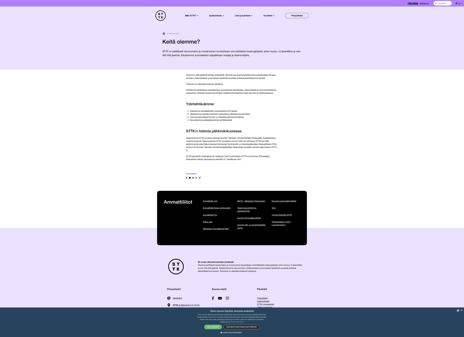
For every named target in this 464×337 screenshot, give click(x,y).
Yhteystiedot (297, 15)
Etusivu (164, 33)
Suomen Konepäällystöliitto (249, 218)
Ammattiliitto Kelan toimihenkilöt (216, 208)
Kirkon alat (207, 221)
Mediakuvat (424, 3)
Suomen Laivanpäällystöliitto (284, 201)
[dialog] (232, 322)
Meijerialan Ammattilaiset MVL (216, 228)
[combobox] (443, 3)
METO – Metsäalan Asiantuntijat (251, 201)
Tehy (274, 208)
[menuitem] (460, 3)
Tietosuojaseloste (264, 307)
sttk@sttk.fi (177, 298)
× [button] (461, 310)
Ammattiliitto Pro (210, 215)
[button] (232, 332)
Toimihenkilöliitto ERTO (282, 215)
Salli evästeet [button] (213, 327)
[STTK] (160, 15)
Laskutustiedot (263, 301)
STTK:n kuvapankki (265, 304)
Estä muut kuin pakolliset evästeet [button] (241, 327)
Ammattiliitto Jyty (210, 201)
